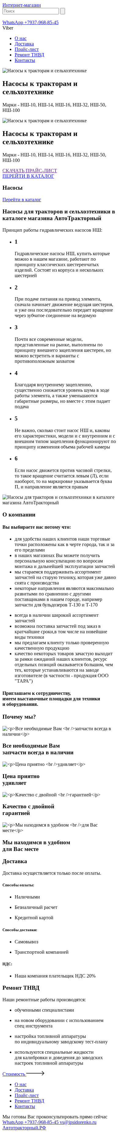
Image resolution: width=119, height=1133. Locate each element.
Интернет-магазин (21, 5)
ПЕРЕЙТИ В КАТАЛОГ (28, 176)
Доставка (24, 43)
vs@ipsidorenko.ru (78, 1122)
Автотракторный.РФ (24, 1127)
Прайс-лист (27, 49)
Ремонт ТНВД (29, 54)
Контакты (25, 60)
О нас (21, 38)
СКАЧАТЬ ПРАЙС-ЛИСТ (29, 170)
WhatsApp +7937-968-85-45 (30, 22)
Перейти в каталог (21, 199)
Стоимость (14, 1074)
